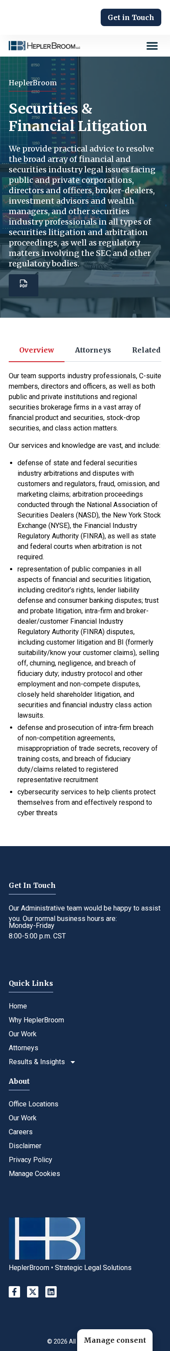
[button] (152, 46)
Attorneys (23, 1048)
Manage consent (115, 1340)
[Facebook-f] (14, 1291)
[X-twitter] (32, 1291)
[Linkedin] (51, 1291)
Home (18, 1006)
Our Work (23, 1034)
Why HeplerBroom (36, 1020)
